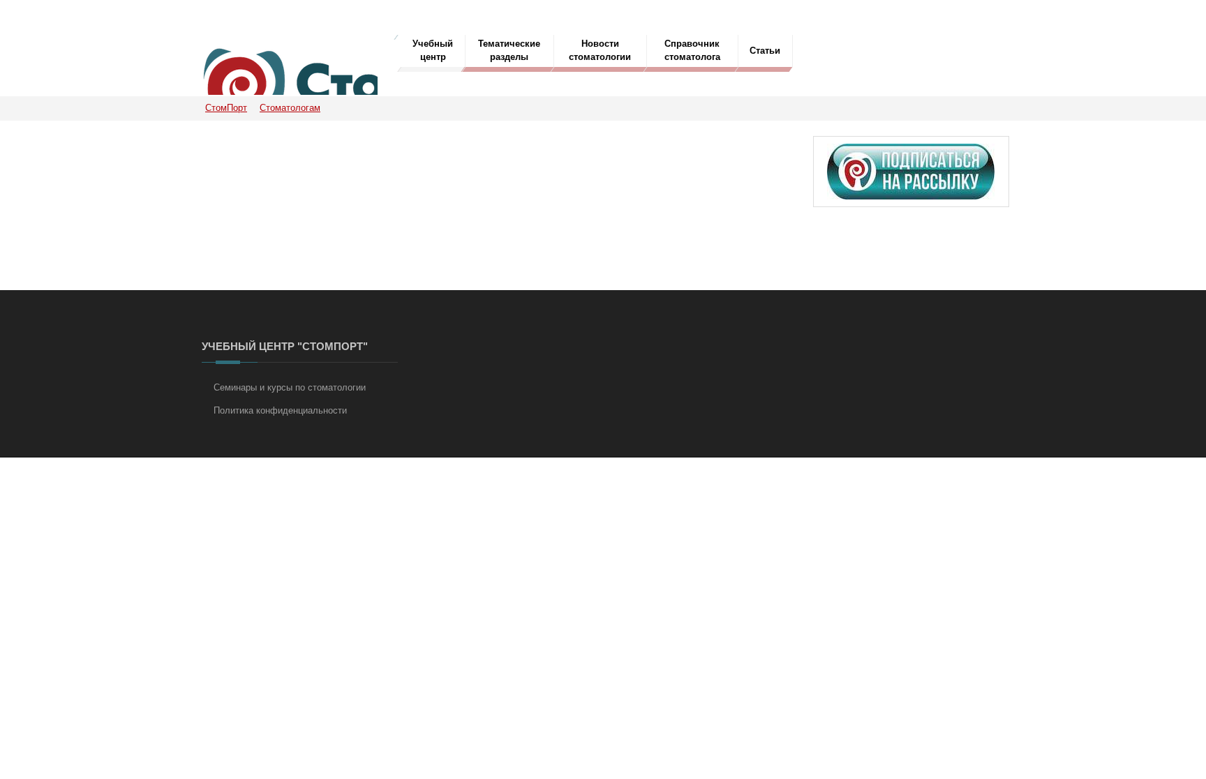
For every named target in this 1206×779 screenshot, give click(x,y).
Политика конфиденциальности (280, 410)
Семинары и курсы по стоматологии (290, 387)
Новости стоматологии (600, 50)
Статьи (765, 50)
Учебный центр (432, 50)
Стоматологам (290, 108)
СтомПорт (226, 108)
